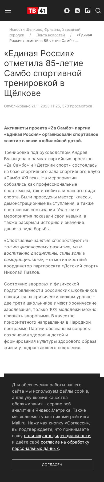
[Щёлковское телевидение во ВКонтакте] (77, 10)
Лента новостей (50, 35)
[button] (8, 10)
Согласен (52, 464)
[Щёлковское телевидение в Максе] (67, 10)
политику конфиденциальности (57, 435)
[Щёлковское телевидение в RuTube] (88, 10)
